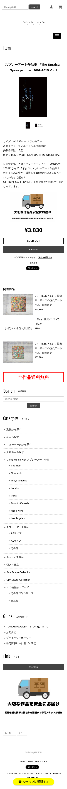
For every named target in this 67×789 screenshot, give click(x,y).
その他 (14, 548)
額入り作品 (12, 564)
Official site (33, 667)
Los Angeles (18, 518)
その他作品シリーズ (22, 593)
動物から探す (13, 429)
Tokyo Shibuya (19, 480)
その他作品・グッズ (17, 587)
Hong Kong (17, 510)
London (15, 488)
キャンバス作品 (15, 557)
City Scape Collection (18, 579)
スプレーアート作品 (17, 527)
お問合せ (11, 632)
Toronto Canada (20, 503)
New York (16, 473)
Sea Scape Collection (18, 572)
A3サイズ (16, 533)
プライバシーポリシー (18, 637)
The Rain (16, 465)
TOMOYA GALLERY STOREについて (27, 626)
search (34, 7)
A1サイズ (16, 540)
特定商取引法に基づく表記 (21, 643)
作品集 (14, 600)
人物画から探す (15, 452)
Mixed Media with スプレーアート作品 (27, 459)
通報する (34, 263)
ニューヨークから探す (18, 444)
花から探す (12, 437)
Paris (14, 495)
